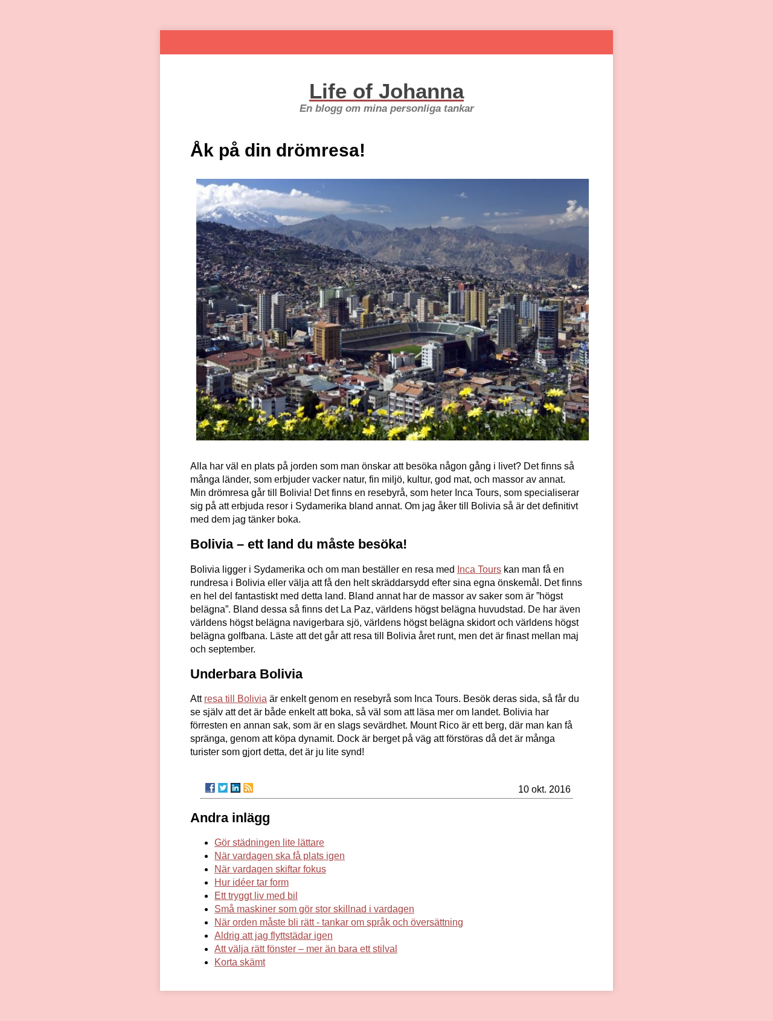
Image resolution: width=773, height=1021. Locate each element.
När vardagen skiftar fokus (270, 869)
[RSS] (248, 788)
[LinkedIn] (235, 788)
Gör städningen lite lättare (269, 842)
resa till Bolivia (235, 699)
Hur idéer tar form (251, 882)
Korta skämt (239, 962)
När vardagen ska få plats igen (279, 856)
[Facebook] (210, 788)
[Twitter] (223, 788)
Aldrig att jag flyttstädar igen (273, 935)
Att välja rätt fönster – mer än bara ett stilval (305, 949)
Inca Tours (479, 569)
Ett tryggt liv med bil (256, 896)
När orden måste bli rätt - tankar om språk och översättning (338, 922)
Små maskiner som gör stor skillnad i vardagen (314, 909)
